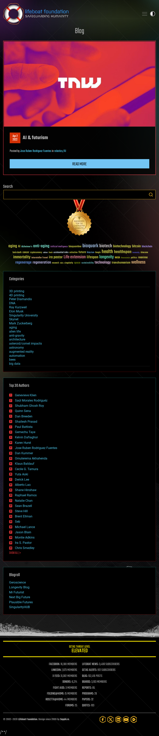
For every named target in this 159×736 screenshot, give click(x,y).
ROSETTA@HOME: (54, 699)
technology (103, 262)
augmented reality (21, 351)
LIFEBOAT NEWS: (90, 664)
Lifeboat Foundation (27, 719)
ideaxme (144, 252)
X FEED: (56, 676)
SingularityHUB (19, 607)
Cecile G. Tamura (26, 469)
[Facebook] (103, 719)
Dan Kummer (24, 453)
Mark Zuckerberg (20, 323)
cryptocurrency (36, 252)
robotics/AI (60, 151)
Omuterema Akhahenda (31, 458)
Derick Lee (22, 479)
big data (14, 363)
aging (12, 246)
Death (51, 253)
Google (98, 252)
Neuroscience (125, 258)
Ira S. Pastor (23, 543)
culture (45, 253)
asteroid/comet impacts (25, 343)
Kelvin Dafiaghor (26, 437)
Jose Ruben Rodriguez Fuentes (35, 151)
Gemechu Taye (25, 432)
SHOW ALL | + (15, 553)
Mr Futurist (16, 592)
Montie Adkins (25, 537)
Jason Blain (23, 532)
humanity (136, 253)
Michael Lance (25, 527)
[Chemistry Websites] (79, 218)
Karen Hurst (23, 443)
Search (151, 194)
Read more (79, 164)
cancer (25, 252)
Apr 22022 (15, 137)
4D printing (16, 295)
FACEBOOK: (54, 664)
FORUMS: (69, 705)
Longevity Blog (19, 587)
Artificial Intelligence (59, 247)
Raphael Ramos (26, 495)
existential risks (61, 252)
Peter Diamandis (20, 299)
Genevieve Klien (25, 395)
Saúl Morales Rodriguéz (31, 400)
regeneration (42, 262)
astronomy (16, 347)
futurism (90, 252)
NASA (117, 257)
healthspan (122, 252)
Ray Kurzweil (18, 307)
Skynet (13, 319)
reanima (143, 257)
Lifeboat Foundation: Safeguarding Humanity (70, 13)
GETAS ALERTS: (89, 670)
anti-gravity (16, 335)
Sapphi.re (64, 719)
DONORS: (66, 681)
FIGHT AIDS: (59, 687)
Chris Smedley (25, 548)
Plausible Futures (21, 602)
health (107, 252)
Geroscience (17, 582)
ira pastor (56, 257)
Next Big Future (19, 597)
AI (19, 246)
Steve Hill (21, 511)
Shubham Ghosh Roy (29, 406)
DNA (12, 303)
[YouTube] (126, 719)
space (77, 262)
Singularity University (23, 315)
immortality (21, 257)
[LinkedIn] (118, 719)
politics (134, 258)
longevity (106, 257)
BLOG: (85, 676)
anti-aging (41, 246)
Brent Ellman (23, 516)
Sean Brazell (23, 506)
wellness (138, 262)
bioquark (90, 246)
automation (17, 356)
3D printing (16, 291)
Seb (17, 521)
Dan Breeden (23, 416)
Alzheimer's (26, 246)
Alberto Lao (23, 485)
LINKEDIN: (56, 670)
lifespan (92, 257)
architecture (17, 339)
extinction (73, 252)
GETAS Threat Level (79, 649)
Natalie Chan (24, 500)
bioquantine (75, 246)
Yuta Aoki (21, 474)
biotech (105, 246)
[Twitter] (110, 719)
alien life (15, 331)
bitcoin (136, 246)
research (55, 263)
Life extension (75, 257)
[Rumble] (134, 719)
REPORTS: (87, 687)
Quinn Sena (23, 411)
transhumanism (121, 263)
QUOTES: (86, 705)
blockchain (147, 246)
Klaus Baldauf (24, 463)
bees (12, 359)
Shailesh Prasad (26, 421)
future (82, 252)
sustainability (87, 263)
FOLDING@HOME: (55, 693)
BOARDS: (86, 681)
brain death (17, 252)
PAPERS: (86, 699)
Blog (79, 31)
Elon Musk (16, 311)
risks (61, 263)
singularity (68, 263)
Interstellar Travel (39, 257)
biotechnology (122, 246)
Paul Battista (24, 427)
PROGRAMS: (88, 693)
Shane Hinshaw (25, 490)
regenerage (23, 262)
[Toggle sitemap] (144, 13)
